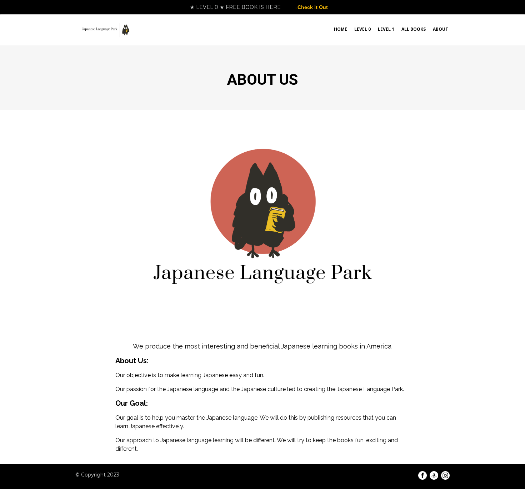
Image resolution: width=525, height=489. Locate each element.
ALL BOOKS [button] (413, 29)
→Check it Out (310, 7)
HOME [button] (340, 29)
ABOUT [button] (440, 29)
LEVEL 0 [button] (362, 29)
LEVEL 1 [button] (386, 29)
